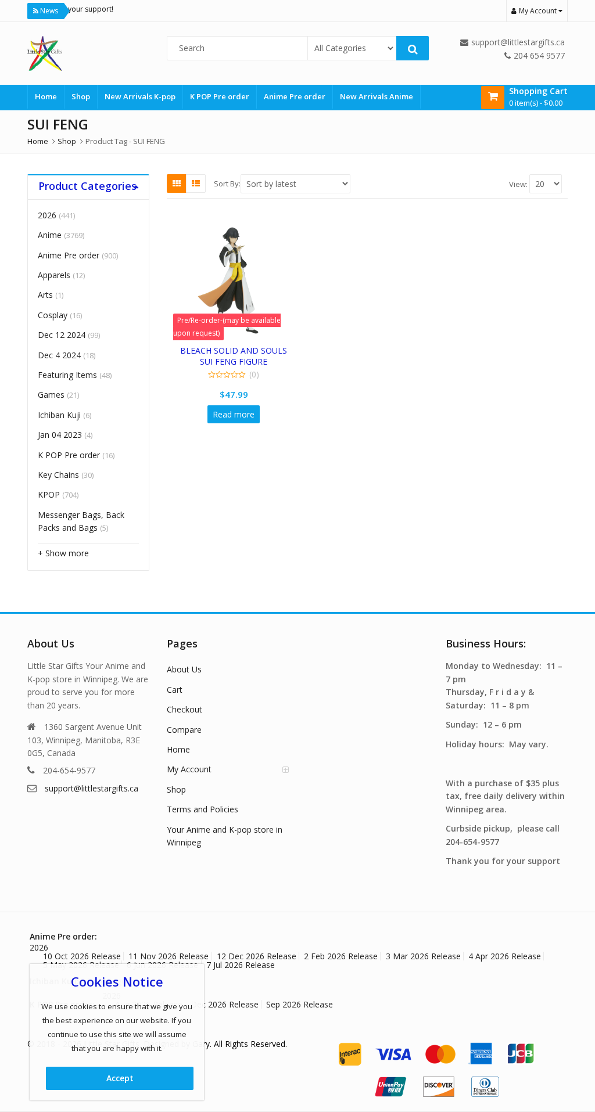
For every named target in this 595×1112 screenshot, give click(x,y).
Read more (234, 414)
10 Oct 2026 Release (82, 956)
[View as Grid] (177, 183)
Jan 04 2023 (60, 434)
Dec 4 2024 (59, 355)
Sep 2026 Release (299, 1004)
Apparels (54, 274)
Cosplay (52, 315)
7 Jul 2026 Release (240, 964)
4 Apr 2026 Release (504, 956)
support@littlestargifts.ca (91, 788)
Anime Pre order (294, 96)
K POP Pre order (219, 96)
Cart (174, 689)
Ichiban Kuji (59, 414)
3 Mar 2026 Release (423, 956)
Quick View (239, 350)
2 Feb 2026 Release (341, 956)
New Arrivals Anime (376, 96)
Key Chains (58, 474)
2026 (47, 215)
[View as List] (196, 183)
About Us (184, 669)
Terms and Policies (202, 809)
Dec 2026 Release (225, 1004)
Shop (80, 96)
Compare (184, 729)
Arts (45, 294)
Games (51, 394)
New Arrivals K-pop (140, 96)
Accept (120, 1078)
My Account (189, 769)
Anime (50, 234)
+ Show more (63, 553)
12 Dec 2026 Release (256, 956)
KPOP (49, 494)
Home (46, 96)
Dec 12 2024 (61, 334)
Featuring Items (67, 374)
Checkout (184, 709)
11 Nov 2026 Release (168, 956)
